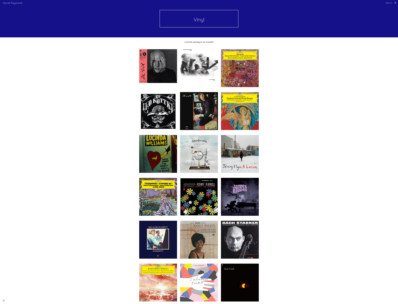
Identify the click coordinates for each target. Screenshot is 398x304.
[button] (395, 2)
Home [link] (388, 3)
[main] (199, 18)
